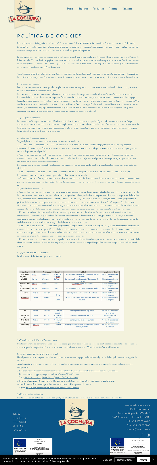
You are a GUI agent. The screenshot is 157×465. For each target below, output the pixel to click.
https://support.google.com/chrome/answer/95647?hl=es (53, 374)
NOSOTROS (19, 418)
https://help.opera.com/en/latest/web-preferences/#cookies (52, 387)
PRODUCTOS (20, 422)
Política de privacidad (60, 461)
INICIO (16, 414)
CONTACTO (19, 430)
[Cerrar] (153, 460)
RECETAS (18, 426)
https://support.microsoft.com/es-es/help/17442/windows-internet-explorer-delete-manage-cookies (73, 370)
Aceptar (143, 459)
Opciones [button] (107, 459)
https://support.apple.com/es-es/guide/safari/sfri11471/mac (51, 377)
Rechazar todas (124, 459)
